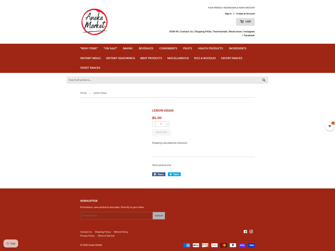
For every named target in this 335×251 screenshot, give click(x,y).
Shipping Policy (103, 232)
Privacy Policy (87, 235)
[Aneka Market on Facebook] (245, 232)
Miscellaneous (178, 58)
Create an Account (245, 13)
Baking (128, 48)
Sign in (228, 13)
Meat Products (151, 58)
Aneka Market (95, 245)
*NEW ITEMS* (89, 48)
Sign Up (159, 216)
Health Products (210, 48)
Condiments (168, 48)
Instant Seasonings (120, 58)
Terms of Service (106, 235)
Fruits (187, 48)
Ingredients (237, 48)
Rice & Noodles (205, 58)
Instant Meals (90, 58)
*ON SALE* (110, 48)
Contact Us (86, 232)
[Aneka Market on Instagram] (251, 232)
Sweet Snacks (90, 67)
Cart (248, 21)
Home (83, 93)
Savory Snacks (231, 58)
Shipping (157, 142)
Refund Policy (121, 232)
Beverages (146, 48)
